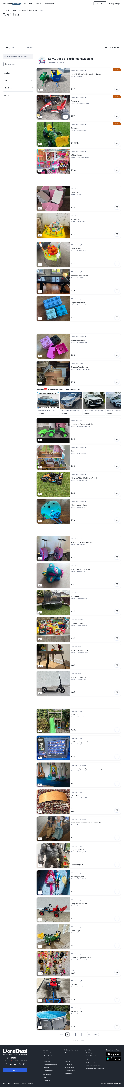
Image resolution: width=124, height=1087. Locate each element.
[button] (49, 4)
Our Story (89, 1053)
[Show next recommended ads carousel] (119, 389)
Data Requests (69, 1067)
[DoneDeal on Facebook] (6, 1064)
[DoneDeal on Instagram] (24, 1064)
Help (66, 1053)
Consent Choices (70, 1070)
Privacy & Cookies (13, 1083)
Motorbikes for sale (50, 1056)
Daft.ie (46, 1077)
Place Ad (100, 4)
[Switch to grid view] (106, 47)
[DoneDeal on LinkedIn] (19, 1064)
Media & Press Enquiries (93, 1056)
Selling (67, 1058)
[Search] (6, 64)
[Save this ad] (117, 89)
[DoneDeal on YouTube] (15, 1064)
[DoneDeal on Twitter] (11, 1064)
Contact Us (68, 1064)
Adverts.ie (47, 1080)
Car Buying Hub (48, 1070)
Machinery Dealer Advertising (95, 1068)
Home (14, 10)
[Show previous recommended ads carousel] (115, 389)
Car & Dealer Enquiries (93, 1063)
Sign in (15, 1070)
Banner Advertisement (93, 1065)
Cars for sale (47, 1053)
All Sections (22, 10)
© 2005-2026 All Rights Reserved (111, 1083)
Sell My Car (47, 1061)
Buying (67, 1056)
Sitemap (46, 1067)
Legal (5, 1083)
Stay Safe (67, 1061)
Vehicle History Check (50, 1064)
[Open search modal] (89, 4)
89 (89, 1034)
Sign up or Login (114, 3)
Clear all (30, 47)
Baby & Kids (33, 10)
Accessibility (68, 1073)
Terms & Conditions (27, 1083)
